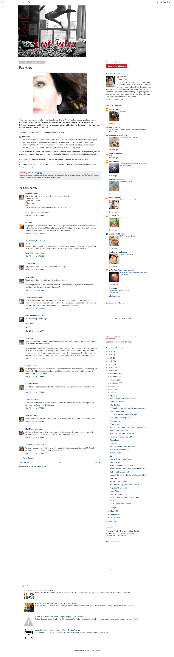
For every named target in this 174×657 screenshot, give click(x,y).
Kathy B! (28, 366)
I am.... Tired (114, 491)
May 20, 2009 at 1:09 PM (34, 376)
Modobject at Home (116, 234)
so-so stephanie (115, 198)
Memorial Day (115, 421)
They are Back (115, 453)
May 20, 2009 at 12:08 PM (35, 358)
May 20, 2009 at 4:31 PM (34, 422)
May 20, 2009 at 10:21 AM (35, 308)
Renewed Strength (117, 402)
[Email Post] (47, 173)
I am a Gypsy (115, 462)
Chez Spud (113, 288)
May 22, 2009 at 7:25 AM (34, 453)
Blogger (97, 650)
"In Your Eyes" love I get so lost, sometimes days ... (128, 408)
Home (60, 463)
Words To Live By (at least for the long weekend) (128, 427)
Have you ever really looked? (121, 437)
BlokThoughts (114, 162)
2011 (110, 364)
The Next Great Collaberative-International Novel (128, 469)
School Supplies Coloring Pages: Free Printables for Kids (127, 129)
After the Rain (115, 405)
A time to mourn (116, 424)
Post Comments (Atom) (37, 467)
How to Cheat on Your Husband (121, 459)
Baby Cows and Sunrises (119, 450)
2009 (110, 371)
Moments (123, 111)
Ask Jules (113, 443)
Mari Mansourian (31, 429)
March (112, 511)
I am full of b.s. (85, 175)
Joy (111, 456)
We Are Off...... (115, 501)
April (112, 508)
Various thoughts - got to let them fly (123, 446)
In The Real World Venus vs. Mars (122, 270)
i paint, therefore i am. (127, 254)
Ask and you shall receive (119, 431)
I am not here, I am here (119, 411)
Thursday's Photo (126, 182)
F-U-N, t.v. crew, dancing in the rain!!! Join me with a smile (56, 604)
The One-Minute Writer (117, 180)
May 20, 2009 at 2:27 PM (34, 392)
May (112, 396)
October (113, 380)
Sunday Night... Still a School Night (123, 399)
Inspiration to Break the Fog (120, 488)
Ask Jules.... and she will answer (122, 434)
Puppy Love (114, 440)
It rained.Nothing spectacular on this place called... (128, 475)
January (113, 517)
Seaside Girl (30, 384)
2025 (110, 156)
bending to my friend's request (43, 175)
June (112, 393)
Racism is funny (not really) (45, 590)
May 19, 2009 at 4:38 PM (34, 215)
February (113, 514)
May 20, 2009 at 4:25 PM (34, 408)
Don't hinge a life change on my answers (66, 175)
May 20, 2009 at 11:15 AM (34, 331)
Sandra (28, 263)
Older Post (96, 463)
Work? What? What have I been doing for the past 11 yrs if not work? (60, 617)
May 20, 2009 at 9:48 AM (34, 290)
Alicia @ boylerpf (32, 297)
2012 (110, 361)
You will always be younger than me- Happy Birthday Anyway (57, 630)
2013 (110, 358)
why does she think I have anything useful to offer (43, 177)
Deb (27, 223)
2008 (110, 521)
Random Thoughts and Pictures (121, 466)
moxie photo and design (118, 252)
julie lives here (114, 296)
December (114, 374)
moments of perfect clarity (119, 135)
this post (56, 132)
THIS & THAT (114, 109)
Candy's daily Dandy (33, 241)
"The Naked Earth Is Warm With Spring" (124, 415)
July (112, 389)
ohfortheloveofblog (116, 154)
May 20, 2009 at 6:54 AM (34, 270)
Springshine (124, 218)
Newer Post (24, 463)
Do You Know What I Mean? (120, 504)
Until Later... (114, 478)
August (113, 386)
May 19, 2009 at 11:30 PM (34, 233)
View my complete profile (115, 99)
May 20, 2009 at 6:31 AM (34, 256)
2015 (110, 355)
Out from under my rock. (128, 200)
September (114, 383)
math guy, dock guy (32, 316)
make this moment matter (128, 137)
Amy (66, 120)
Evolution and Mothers (118, 481)
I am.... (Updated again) (118, 494)
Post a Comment (29, 458)
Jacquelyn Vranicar (32, 445)
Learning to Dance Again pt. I (120, 418)
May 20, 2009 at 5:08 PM (34, 437)
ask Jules (29, 175)
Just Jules (29, 193)
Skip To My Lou (114, 128)
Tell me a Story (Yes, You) (119, 472)
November (114, 377)
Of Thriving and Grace (127, 236)
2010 (110, 368)
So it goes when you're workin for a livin (124, 485)
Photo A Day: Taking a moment (119, 290)
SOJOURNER (114, 216)
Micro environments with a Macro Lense (124, 497)
